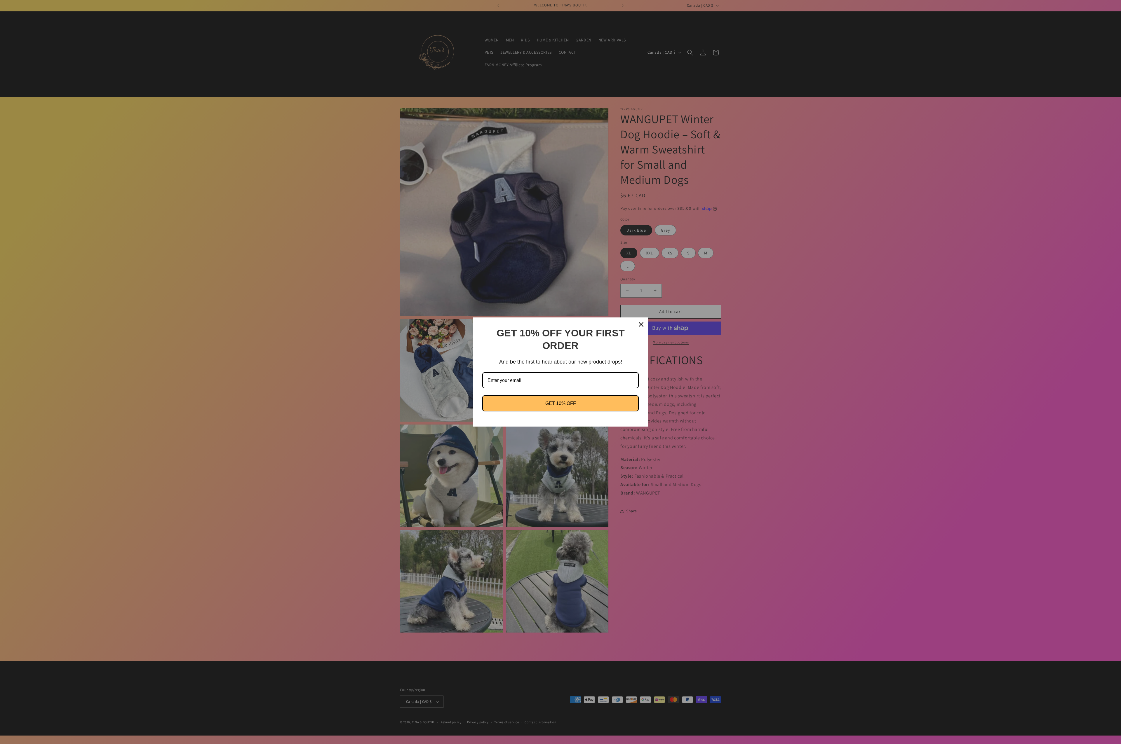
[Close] (641, 324)
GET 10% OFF (560, 403)
